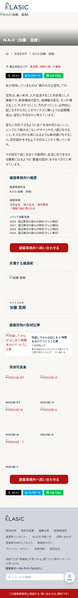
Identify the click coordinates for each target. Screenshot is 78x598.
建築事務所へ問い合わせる (39, 247)
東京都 (34, 66)
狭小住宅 (29, 204)
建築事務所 (20, 54)
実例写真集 (27, 530)
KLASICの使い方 (41, 536)
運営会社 (55, 549)
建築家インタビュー (17, 536)
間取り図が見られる (23, 208)
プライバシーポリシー (18, 549)
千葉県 (57, 66)
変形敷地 (43, 204)
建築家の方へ (45, 543)
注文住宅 (15, 204)
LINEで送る (55, 75)
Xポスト (15, 75)
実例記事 (11, 530)
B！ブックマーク (32, 75)
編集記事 (44, 530)
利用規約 (39, 549)
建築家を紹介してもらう (19, 543)
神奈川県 (45, 66)
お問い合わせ (63, 536)
